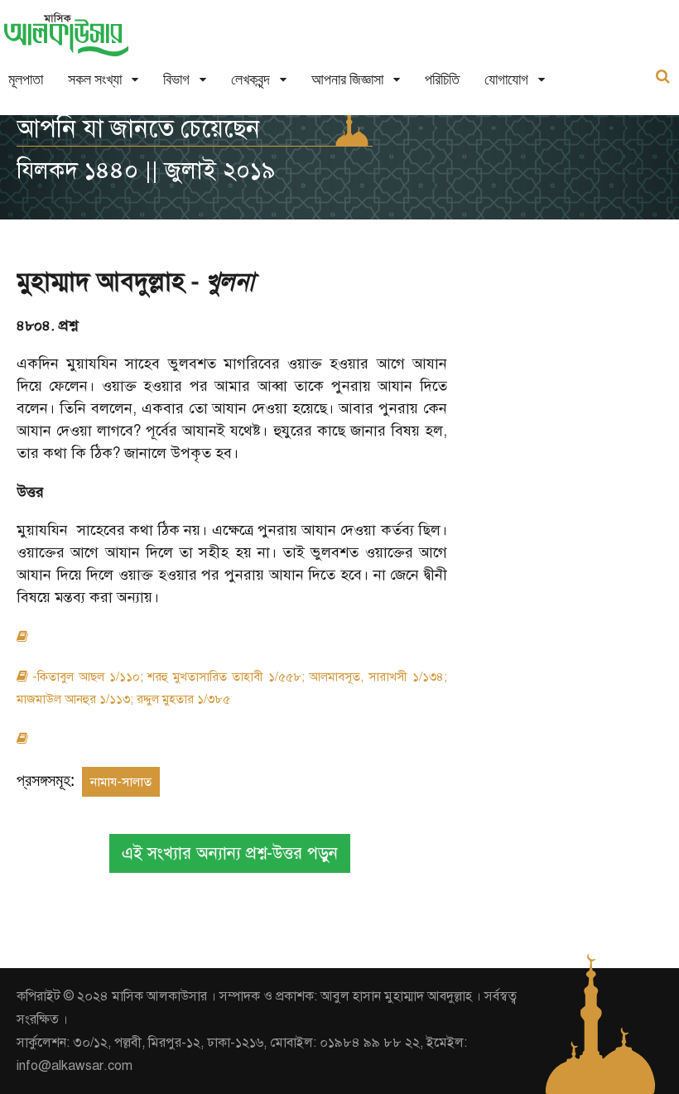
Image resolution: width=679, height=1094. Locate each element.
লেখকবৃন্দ (250, 79)
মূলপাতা (25, 79)
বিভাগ (176, 79)
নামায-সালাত (121, 781)
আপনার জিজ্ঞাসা (347, 79)
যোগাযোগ (506, 79)
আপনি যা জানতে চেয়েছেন (138, 128)
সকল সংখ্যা (95, 79)
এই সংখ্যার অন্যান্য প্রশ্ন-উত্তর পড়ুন (230, 853)
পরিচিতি (442, 79)
